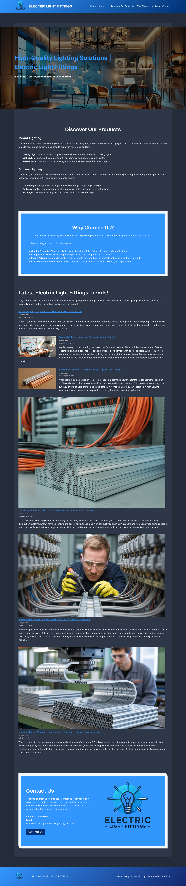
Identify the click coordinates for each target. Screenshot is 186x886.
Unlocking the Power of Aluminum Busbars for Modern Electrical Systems (55, 510)
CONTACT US (35, 832)
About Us (104, 6)
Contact (166, 6)
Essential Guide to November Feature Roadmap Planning (87, 337)
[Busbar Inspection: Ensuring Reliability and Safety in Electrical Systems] (91, 575)
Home (93, 6)
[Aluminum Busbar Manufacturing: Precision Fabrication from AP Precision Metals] (91, 688)
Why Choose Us (145, 6)
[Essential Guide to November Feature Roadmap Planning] (37, 346)
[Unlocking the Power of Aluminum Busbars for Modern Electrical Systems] (91, 452)
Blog (157, 6)
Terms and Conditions (159, 876)
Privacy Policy (138, 876)
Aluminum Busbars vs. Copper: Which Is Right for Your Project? (90, 369)
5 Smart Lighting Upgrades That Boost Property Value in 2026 (50, 311)
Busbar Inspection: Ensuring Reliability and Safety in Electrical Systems (54, 619)
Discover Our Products (122, 6)
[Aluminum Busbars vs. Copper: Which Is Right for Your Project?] (37, 378)
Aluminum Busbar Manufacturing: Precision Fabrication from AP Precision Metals (59, 732)
